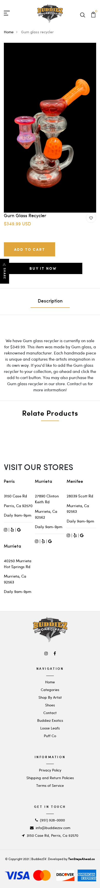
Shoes (50, 705)
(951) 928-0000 (52, 820)
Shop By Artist (50, 697)
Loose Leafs (50, 728)
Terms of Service (50, 785)
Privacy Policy (50, 770)
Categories (50, 689)
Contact (50, 712)
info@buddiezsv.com (53, 827)
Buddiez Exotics (50, 720)
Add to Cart (29, 249)
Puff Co (50, 735)
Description (50, 301)
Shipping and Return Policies (50, 777)
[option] (50, 127)
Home (9, 31)
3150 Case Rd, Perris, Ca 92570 (52, 835)
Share (5, 273)
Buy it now (43, 268)
